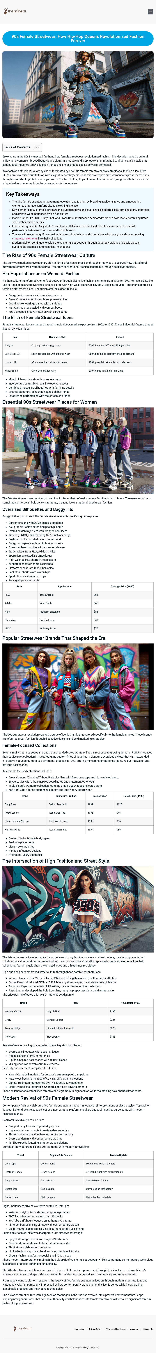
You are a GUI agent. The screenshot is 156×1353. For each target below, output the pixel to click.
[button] (150, 11)
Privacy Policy (95, 1329)
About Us (134, 1329)
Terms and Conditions (115, 1329)
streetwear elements (24, 238)
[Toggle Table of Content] (35, 147)
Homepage (79, 1329)
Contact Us (148, 1329)
